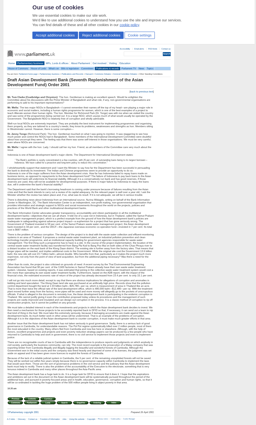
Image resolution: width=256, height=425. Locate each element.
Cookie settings (140, 35)
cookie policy (129, 25)
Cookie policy (116, 419)
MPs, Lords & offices (57, 63)
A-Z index (11, 419)
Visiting (113, 63)
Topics (150, 68)
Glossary (22, 419)
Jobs (64, 419)
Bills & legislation (70, 68)
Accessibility (125, 49)
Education (124, 63)
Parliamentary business (30, 63)
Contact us (166, 49)
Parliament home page (28, 74)
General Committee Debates (125, 74)
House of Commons (18, 68)
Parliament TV (129, 68)
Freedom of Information (50, 419)
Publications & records (107, 68)
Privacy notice (103, 419)
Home (11, 63)
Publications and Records (72, 74)
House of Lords (38, 68)
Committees (87, 68)
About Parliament (80, 63)
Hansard (89, 74)
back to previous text (141, 91)
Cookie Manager (129, 419)
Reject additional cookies (101, 35)
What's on (54, 68)
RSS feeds (152, 49)
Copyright (91, 419)
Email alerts (139, 49)
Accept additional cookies (55, 35)
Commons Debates (103, 74)
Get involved (99, 63)
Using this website (76, 419)
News (141, 68)
